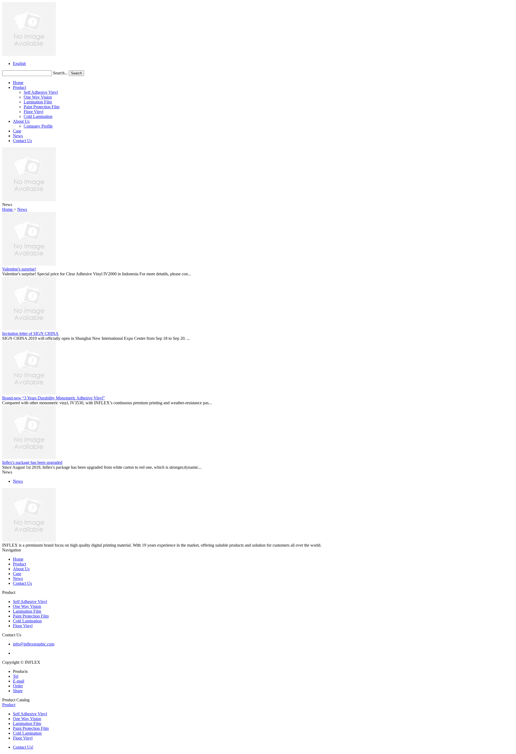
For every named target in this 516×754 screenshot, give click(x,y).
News (18, 136)
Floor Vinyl (33, 111)
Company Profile (38, 126)
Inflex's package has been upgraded (32, 462)
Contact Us (22, 140)
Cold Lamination (38, 116)
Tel (15, 676)
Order (18, 686)
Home (18, 82)
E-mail (18, 681)
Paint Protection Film (41, 106)
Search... (60, 73)
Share (18, 690)
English (19, 63)
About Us (21, 121)
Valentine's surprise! (19, 269)
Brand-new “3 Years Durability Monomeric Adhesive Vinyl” (53, 398)
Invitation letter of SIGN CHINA (30, 333)
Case (17, 131)
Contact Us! (23, 747)
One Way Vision (38, 97)
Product (19, 87)
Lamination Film (38, 102)
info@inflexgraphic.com (33, 644)
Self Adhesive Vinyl (41, 92)
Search (76, 73)
